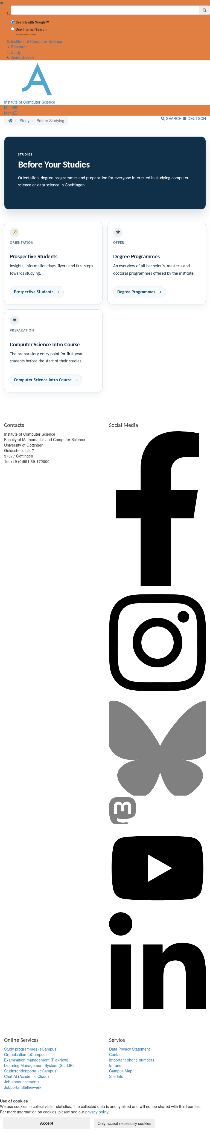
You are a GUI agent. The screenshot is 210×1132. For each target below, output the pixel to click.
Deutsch (196, 118)
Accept (46, 1123)
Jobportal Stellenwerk (22, 1087)
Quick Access (22, 57)
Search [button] (174, 118)
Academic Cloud (33, 1076)
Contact (115, 1054)
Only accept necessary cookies (124, 1123)
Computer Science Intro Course (43, 380)
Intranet (115, 1065)
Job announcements (21, 1081)
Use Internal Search (31, 29)
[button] (10, 107)
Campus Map (120, 1071)
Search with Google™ (32, 22)
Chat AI (10, 1076)
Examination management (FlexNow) (36, 1060)
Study (16, 52)
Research (19, 46)
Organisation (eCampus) (25, 1054)
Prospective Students (33, 292)
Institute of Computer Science (36, 41)
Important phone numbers (131, 1060)
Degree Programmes (136, 292)
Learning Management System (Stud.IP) (39, 1065)
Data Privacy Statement (129, 1049)
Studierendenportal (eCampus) (31, 1071)
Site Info (116, 1076)
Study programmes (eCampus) (31, 1049)
